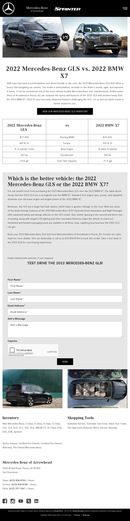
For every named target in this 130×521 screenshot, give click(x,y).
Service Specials (108, 427)
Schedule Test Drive (97, 423)
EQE (60, 427)
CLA (10, 427)
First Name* (14, 279)
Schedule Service (76, 423)
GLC (21, 427)
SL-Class (51, 427)
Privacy (77, 515)
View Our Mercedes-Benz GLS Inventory (65, 111)
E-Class (38, 423)
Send (65, 361)
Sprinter (18, 431)
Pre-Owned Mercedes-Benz (27, 447)
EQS (5, 431)
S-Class (47, 423)
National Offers (91, 427)
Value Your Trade (117, 423)
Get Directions (10, 472)
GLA (15, 427)
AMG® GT (41, 427)
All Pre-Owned (10, 443)
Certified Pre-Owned (28, 443)
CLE (4, 427)
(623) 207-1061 (17, 488)
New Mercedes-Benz (13, 423)
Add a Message (16, 318)
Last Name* (14, 292)
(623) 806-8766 (20, 484)
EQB (10, 431)
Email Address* (16, 305)
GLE (27, 427)
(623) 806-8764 (17, 480)
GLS (32, 427)
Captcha (12, 341)
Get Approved (75, 427)
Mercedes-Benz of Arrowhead (27, 462)
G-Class (56, 423)
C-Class (29, 423)
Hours (31, 480)
